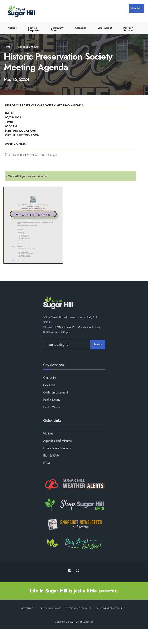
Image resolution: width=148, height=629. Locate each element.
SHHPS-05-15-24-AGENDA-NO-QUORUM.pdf (32, 155)
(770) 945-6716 (64, 327)
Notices (12, 28)
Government (28, 608)
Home (7, 46)
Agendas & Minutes (29, 46)
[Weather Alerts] (74, 485)
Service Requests (33, 29)
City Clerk (49, 385)
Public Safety (51, 400)
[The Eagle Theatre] (74, 544)
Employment (105, 28)
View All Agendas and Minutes (28, 176)
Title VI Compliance (50, 608)
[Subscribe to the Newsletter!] (74, 524)
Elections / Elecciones (78, 608)
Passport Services (128, 29)
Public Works (51, 407)
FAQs (46, 463)
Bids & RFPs (51, 455)
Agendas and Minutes (57, 441)
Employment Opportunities (110, 608)
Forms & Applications (57, 448)
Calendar (80, 28)
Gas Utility (49, 378)
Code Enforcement (55, 392)
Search (97, 344)
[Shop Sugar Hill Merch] (74, 505)
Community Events (57, 29)
